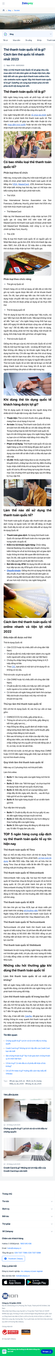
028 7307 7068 (20, 1253)
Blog (9, 10)
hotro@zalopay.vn (14, 1248)
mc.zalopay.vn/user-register (32, 1271)
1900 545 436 (25, 1243)
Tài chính (17, 10)
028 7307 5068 (34, 1253)
